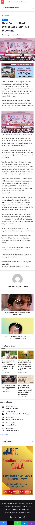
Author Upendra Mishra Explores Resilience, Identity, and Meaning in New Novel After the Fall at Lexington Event (25, 389)
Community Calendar (25, 512)
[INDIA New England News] (12, 7)
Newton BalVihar (11, 425)
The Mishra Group (27, 506)
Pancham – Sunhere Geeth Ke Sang (17, 414)
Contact (8, 509)
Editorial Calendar (24, 509)
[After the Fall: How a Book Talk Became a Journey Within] (9, 379)
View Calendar (4, 434)
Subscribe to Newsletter (11, 512)
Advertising (14, 509)
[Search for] (33, 8)
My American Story (12, 408)
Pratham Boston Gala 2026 (14, 419)
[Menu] (2, 8)
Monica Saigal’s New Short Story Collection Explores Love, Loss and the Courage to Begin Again (8, 365)
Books (9, 15)
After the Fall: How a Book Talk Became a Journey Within (8, 387)
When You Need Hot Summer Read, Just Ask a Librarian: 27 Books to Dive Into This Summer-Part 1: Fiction (25, 365)
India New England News (17, 286)
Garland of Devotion (12, 430)
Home (5, 15)
